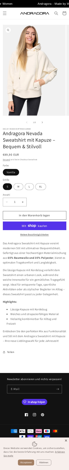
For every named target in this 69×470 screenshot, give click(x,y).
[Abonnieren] (58, 389)
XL (40, 186)
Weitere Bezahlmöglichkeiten (34, 234)
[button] (5, 13)
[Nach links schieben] (26, 122)
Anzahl (6, 194)
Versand (6, 159)
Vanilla (11, 172)
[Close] (66, 440)
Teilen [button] (10, 352)
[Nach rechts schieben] (42, 122)
